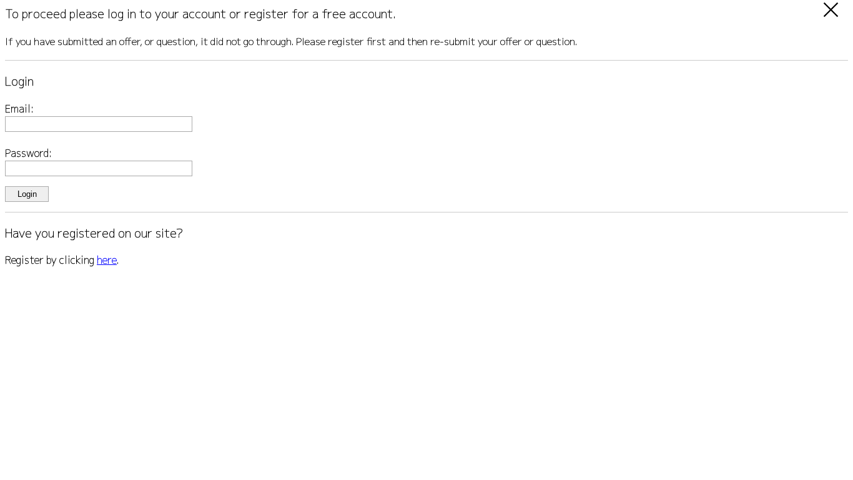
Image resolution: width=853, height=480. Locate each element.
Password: (28, 153)
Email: (19, 109)
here (107, 260)
